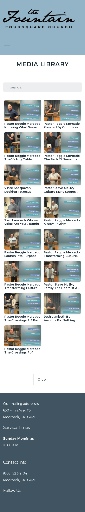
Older (44, 379)
